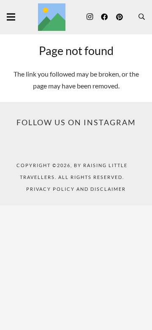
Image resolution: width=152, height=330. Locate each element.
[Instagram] (89, 17)
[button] (142, 17)
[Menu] (11, 17)
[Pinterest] (119, 17)
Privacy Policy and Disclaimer (76, 189)
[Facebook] (104, 17)
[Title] (51, 17)
